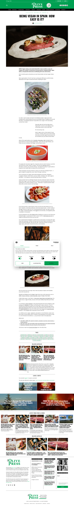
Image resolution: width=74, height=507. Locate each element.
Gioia (39, 295)
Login (65, 1)
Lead (40, 12)
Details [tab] (37, 245)
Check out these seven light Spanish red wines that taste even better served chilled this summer (51, 425)
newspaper (23, 337)
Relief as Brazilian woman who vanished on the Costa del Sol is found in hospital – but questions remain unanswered (49, 472)
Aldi (44, 140)
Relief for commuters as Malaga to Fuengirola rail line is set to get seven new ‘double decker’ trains (49, 478)
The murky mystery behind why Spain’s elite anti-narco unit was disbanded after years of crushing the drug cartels (49, 483)
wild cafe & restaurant (36, 340)
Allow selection (37, 263)
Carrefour (36, 140)
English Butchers (24, 309)
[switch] (31, 258)
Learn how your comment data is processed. (45, 380)
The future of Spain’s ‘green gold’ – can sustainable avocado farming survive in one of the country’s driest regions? (66, 426)
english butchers (40, 334)
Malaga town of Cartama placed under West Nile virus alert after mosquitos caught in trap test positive (49, 467)
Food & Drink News (33, 327)
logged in (26, 378)
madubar (46, 336)
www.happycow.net (47, 215)
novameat (27, 337)
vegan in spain (28, 339)
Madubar (27, 305)
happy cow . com (23, 336)
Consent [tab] (21, 245)
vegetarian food (34, 339)
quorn (37, 337)
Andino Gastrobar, (34, 295)
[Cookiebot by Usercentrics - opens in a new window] (54, 242)
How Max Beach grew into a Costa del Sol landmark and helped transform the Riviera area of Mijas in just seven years (24, 357)
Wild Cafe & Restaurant (24, 307)
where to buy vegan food (42, 339)
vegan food (22, 339)
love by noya (36, 336)
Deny (22, 263)
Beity (43, 295)
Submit (62, 486)
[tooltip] (60, 5)
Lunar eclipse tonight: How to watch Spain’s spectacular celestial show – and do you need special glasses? (49, 461)
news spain (51, 336)
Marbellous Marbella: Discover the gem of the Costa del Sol (33, 324)
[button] (41, 461)
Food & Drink (36, 12)
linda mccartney (29, 336)
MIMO (20, 295)
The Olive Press (50, 337)
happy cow (51, 334)
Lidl (48, 140)
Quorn (43, 309)
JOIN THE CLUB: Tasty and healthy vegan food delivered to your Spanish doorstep (37, 323)
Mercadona (40, 140)
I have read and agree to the (63, 484)
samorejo (41, 337)
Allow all (51, 263)
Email (58, 475)
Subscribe (59, 1)
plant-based (33, 337)
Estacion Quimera (25, 295)
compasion (29, 334)
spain (45, 337)
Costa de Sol (34, 334)
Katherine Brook (38, 23)
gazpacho (46, 334)
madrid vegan (42, 336)
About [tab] (52, 245)
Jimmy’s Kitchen (28, 303)
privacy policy (62, 484)
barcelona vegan (23, 334)
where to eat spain (50, 339)
